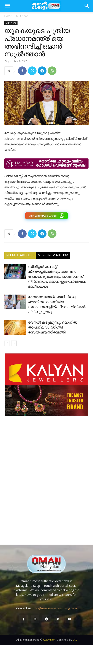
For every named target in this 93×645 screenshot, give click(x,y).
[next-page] (14, 343)
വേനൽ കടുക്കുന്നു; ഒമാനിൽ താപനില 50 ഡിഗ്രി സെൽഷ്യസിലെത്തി (52, 327)
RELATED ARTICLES (20, 255)
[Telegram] (42, 70)
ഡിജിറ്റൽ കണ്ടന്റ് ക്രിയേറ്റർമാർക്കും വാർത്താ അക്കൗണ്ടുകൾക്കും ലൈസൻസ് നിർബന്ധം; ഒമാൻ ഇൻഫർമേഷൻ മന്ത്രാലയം (57, 276)
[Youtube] (69, 619)
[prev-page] (7, 343)
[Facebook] (22, 70)
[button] (87, 6)
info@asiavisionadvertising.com (55, 608)
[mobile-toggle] (7, 6)
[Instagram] (35, 619)
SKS (75, 640)
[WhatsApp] (52, 70)
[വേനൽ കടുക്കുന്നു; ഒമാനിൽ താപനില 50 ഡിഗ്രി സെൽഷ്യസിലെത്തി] (15, 327)
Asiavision (49, 640)
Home (8, 16)
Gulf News (22, 16)
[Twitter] (32, 70)
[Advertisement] (46, 484)
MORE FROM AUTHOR (53, 255)
